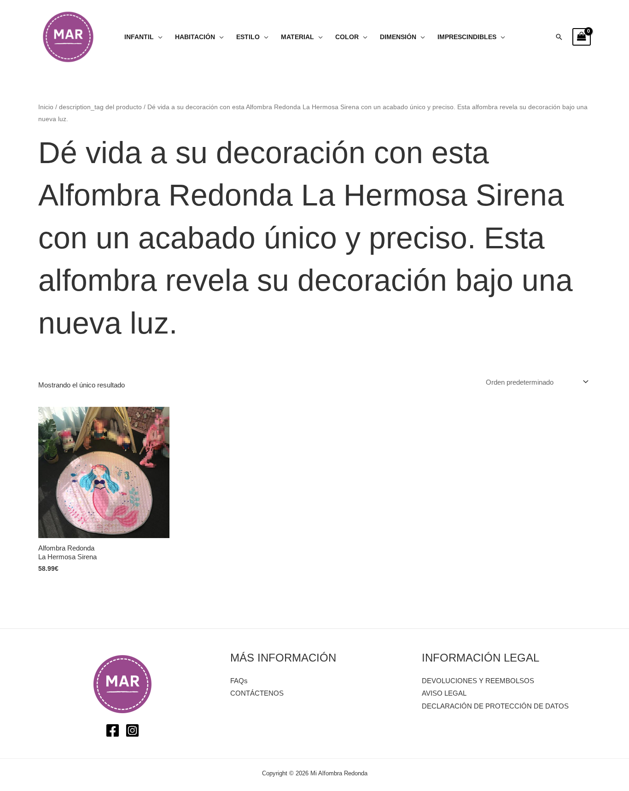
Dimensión (398, 37)
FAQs (239, 681)
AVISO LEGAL (444, 693)
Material (297, 37)
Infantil (139, 37)
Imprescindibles (466, 37)
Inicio (45, 107)
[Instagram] (132, 730)
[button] (559, 37)
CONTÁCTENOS (257, 693)
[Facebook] (112, 730)
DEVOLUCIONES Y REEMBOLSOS (478, 681)
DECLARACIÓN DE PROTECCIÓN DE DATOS (495, 706)
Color (347, 37)
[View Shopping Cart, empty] (581, 37)
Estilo (248, 37)
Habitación (195, 37)
